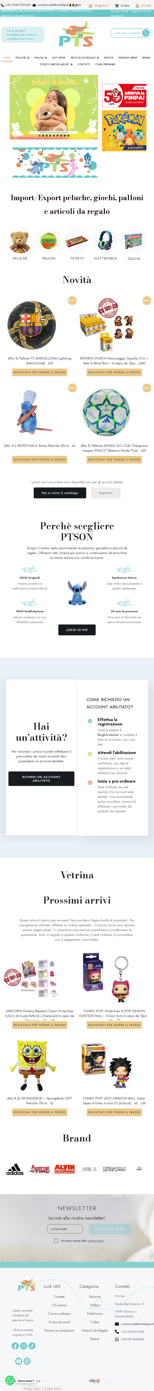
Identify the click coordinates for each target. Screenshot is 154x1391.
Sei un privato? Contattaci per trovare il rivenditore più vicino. (22, 34)
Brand (94, 1338)
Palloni (95, 1305)
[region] (54, 107)
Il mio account (59, 1322)
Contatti (59, 1296)
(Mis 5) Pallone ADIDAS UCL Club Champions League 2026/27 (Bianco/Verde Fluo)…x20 (114, 448)
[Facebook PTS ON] (15, 1346)
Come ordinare (59, 1313)
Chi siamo (59, 1305)
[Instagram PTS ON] (23, 1346)
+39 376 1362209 (132, 1339)
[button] (54, 107)
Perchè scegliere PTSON (77, 531)
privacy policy (96, 1241)
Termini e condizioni (59, 1330)
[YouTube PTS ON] (18, 1361)
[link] (55, 162)
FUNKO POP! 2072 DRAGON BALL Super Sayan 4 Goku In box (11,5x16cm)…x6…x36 (114, 1101)
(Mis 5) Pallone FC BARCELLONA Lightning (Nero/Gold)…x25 (39, 361)
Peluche (95, 1296)
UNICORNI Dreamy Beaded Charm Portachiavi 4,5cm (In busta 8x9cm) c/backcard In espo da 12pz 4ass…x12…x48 (39, 1015)
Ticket (94, 1322)
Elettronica (94, 1313)
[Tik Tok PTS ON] (31, 1345)
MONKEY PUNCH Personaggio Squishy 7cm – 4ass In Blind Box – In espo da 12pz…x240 (114, 361)
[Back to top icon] (146, 1381)
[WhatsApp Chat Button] (10, 1380)
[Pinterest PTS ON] (27, 1361)
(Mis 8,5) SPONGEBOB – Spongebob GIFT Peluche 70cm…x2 (39, 1101)
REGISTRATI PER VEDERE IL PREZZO (40, 372)
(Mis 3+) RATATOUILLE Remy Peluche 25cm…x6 (39, 445)
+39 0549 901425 (132, 1332)
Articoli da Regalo (95, 1330)
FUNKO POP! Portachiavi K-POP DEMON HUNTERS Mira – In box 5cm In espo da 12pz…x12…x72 (114, 1015)
